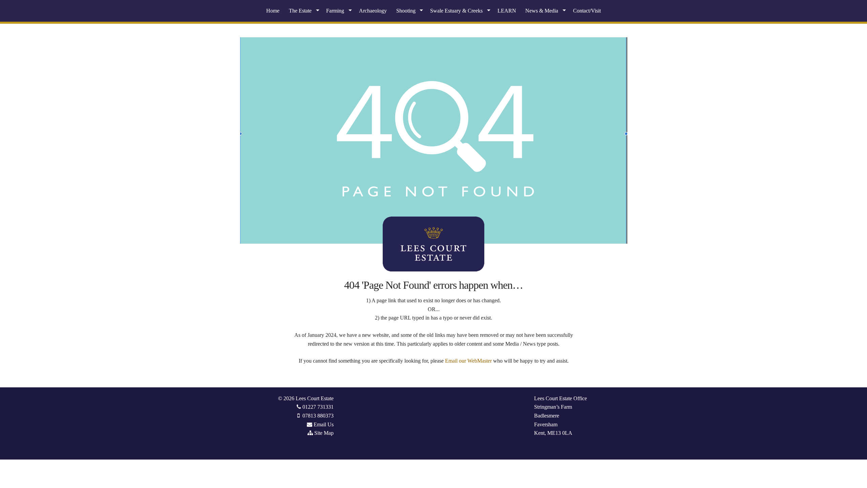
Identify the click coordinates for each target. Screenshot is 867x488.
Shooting (406, 11)
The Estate (300, 11)
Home (272, 11)
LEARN (507, 11)
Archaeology (373, 11)
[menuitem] (273, 10)
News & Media (541, 11)
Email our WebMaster (468, 361)
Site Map (324, 433)
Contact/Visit (587, 11)
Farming (335, 11)
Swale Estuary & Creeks (456, 11)
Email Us (324, 424)
